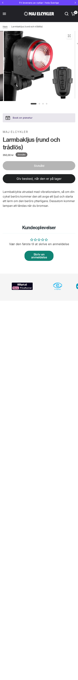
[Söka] (66, 13)
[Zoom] (69, 36)
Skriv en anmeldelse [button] (39, 256)
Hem (5, 26)
